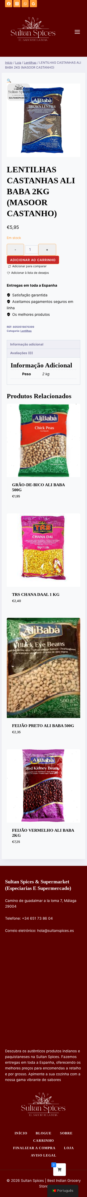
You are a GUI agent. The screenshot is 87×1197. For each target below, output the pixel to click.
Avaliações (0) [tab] (21, 353)
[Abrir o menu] (79, 32)
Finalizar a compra (34, 1148)
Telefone (12, 918)
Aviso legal (43, 1155)
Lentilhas (26, 330)
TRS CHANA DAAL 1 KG (36, 594)
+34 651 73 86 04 (37, 918)
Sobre (66, 1133)
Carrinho (43, 1140)
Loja (69, 1148)
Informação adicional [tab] (26, 344)
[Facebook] (8, 3)
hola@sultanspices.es (55, 930)
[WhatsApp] (25, 3)
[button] (9, 80)
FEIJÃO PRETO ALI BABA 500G (43, 725)
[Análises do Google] (33, 3)
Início (21, 1133)
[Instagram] (16, 3)
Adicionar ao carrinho (33, 260)
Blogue (44, 1133)
